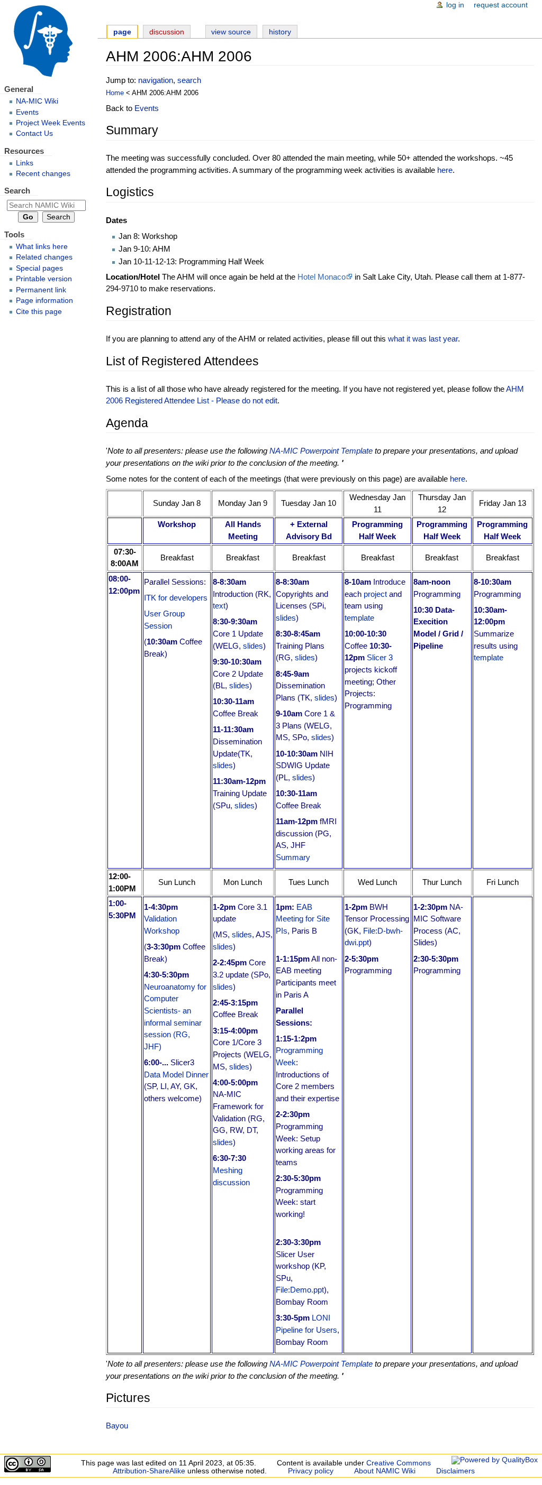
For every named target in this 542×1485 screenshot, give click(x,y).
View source (231, 32)
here (445, 169)
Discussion (166, 32)
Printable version (44, 279)
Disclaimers (455, 1471)
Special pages (39, 268)
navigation (155, 80)
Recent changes (43, 174)
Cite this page (39, 312)
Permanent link (41, 290)
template (359, 617)
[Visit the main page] (48, 41)
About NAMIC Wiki (384, 1471)
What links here (42, 247)
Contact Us (34, 133)
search (189, 80)
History (280, 32)
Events (146, 108)
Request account (501, 5)
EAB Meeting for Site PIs (303, 918)
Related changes (44, 257)
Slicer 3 (380, 657)
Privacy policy (310, 1471)
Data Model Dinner (176, 1074)
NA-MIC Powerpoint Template (321, 450)
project (375, 593)
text (219, 605)
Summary (293, 857)
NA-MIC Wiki (37, 101)
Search (17, 190)
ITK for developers (175, 597)
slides (253, 645)
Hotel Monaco (321, 276)
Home (115, 93)
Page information (44, 301)
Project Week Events (50, 123)
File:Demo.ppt (300, 1289)
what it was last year (423, 338)
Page (122, 32)
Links (24, 163)
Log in (455, 5)
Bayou (117, 1425)
